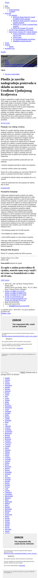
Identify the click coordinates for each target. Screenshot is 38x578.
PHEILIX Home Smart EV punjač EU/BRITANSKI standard (24, 18)
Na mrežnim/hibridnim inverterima (24, 39)
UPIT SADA (5, 280)
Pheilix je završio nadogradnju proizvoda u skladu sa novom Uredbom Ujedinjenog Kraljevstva (21, 65)
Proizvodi (8, 13)
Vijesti (7, 43)
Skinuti (11, 46)
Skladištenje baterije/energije (22, 41)
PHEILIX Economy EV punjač (23, 28)
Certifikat (12, 11)
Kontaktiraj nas (10, 48)
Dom (6, 6)
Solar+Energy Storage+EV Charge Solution (23, 32)
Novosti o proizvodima (12, 74)
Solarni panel (17, 37)
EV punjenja (13, 15)
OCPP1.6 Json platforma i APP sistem (21, 30)
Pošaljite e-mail (6, 313)
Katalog (7, 45)
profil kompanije (14, 10)
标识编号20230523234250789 (19, 306)
